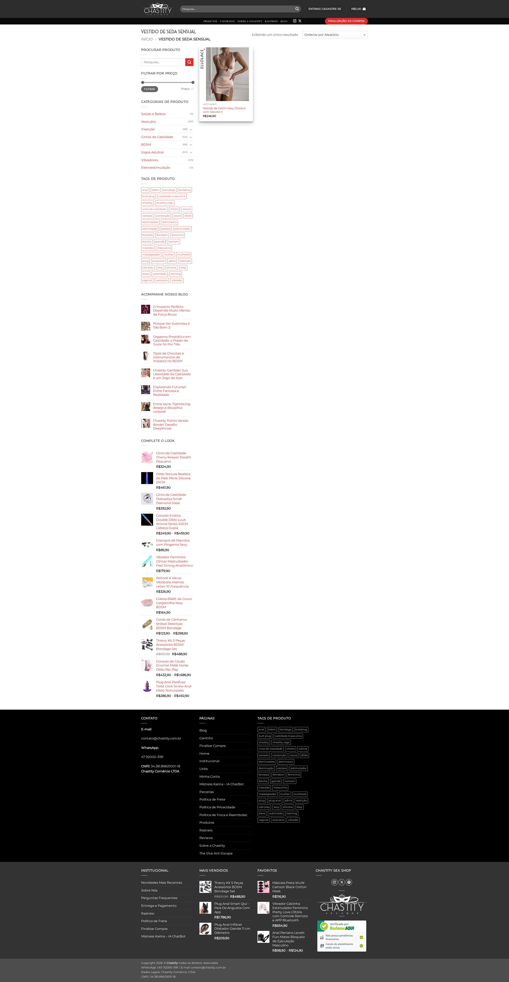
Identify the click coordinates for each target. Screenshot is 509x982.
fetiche (146, 241)
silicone (172, 267)
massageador (151, 254)
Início (147, 39)
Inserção (148, 129)
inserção (147, 247)
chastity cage (164, 202)
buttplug (185, 189)
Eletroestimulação (155, 168)
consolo (147, 215)
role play (147, 267)
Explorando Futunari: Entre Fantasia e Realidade (169, 391)
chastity (147, 202)
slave (145, 273)
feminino (178, 235)
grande (159, 241)
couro (177, 215)
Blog (284, 21)
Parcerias (206, 792)
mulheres (183, 254)
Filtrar (149, 89)
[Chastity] (157, 9)
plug (145, 260)
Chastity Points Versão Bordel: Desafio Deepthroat (170, 424)
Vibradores (149, 160)
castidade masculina (172, 196)
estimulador (182, 228)
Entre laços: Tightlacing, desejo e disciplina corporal (172, 407)
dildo (188, 215)
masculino (164, 247)
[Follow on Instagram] (294, 21)
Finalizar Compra (212, 746)
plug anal (158, 260)
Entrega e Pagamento (159, 906)
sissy (183, 267)
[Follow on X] (299, 21)
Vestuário (148, 122)
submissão (160, 273)
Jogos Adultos (152, 152)
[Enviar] (297, 9)
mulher (169, 254)
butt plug (148, 196)
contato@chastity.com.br (161, 738)
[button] (358, 9)
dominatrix (169, 222)
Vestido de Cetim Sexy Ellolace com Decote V (224, 110)
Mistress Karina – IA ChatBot (221, 784)
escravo (166, 228)
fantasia (147, 235)
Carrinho (206, 738)
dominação (149, 228)
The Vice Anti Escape (216, 853)
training (175, 273)
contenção (163, 215)
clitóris (174, 209)
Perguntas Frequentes (159, 898)
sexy (160, 267)
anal (145, 189)
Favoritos (227, 21)
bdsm (155, 189)
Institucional (209, 761)
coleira (186, 209)
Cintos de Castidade (157, 137)
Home (204, 753)
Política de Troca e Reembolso (223, 815)
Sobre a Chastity (250, 21)
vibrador (177, 280)
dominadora (150, 222)
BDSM (146, 144)
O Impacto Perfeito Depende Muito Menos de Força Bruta (171, 310)
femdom (162, 235)
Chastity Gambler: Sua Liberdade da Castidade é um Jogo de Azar (172, 374)
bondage (169, 189)
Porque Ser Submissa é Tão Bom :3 (171, 325)
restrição (185, 260)
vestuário (162, 280)
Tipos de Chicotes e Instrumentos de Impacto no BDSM (168, 357)
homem (173, 241)
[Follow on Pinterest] (349, 882)
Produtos (210, 21)
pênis (172, 260)
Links (203, 769)
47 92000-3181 (152, 757)
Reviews (206, 838)
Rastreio (271, 21)
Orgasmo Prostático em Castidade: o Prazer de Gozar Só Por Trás (172, 340)
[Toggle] (191, 129)
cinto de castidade (154, 209)
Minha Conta (209, 776)
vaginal (147, 280)
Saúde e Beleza (153, 114)
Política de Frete (212, 799)
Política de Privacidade (217, 807)
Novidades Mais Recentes (161, 883)
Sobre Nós (149, 890)
